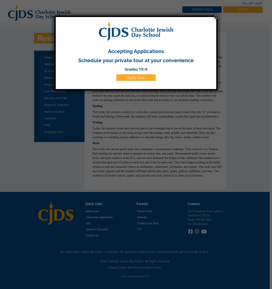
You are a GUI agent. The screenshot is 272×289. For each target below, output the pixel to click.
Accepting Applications (136, 51)
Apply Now (136, 78)
